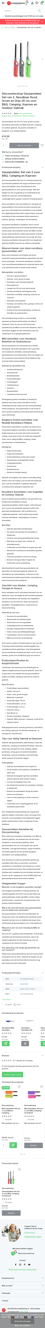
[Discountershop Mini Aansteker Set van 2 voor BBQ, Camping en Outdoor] (33, 1094)
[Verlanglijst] (37, 3)
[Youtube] (29, 1264)
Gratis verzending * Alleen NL (17, 156)
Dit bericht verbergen (22, 1321)
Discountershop (25, 113)
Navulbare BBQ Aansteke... (8, 1029)
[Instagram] (20, 1264)
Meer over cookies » (22, 1325)
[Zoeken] (39, 10)
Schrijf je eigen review (12, 1075)
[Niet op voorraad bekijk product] (25, 1043)
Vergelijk (8, 1004)
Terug (6, 27)
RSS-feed (24, 1312)
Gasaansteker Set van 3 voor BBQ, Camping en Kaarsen (11, 1193)
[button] (18, 86)
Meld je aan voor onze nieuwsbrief (22, 1269)
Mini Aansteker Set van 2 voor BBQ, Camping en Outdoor (33, 1110)
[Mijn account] (32, 3)
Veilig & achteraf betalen (15, 159)
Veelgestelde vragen (32, 1237)
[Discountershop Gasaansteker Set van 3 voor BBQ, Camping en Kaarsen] (11, 1177)
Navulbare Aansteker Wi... (27, 1029)
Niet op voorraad (24, 145)
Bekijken (33, 1145)
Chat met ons (29, 1232)
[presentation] (2, 59)
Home (12, 27)
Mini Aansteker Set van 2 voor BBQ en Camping (11, 1110)
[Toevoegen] (6, 1043)
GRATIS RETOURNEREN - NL (16, 162)
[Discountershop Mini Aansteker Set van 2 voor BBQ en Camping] (11, 1094)
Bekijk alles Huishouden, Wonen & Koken (18, 116)
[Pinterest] (25, 1264)
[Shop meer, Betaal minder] (16, 3)
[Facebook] (16, 1264)
